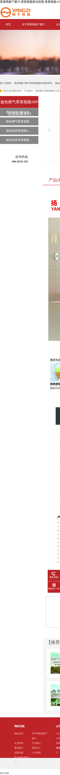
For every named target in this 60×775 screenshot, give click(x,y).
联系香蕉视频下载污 (22, 759)
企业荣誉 (18, 743)
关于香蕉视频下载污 (33, 24)
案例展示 (18, 748)
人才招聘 (36, 753)
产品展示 (28, 91)
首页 (8, 24)
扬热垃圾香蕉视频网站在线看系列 (19, 140)
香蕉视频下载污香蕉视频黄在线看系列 (33, 83)
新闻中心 (36, 748)
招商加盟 (18, 753)
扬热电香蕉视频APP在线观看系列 (19, 130)
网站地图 (4, 773)
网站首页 (16, 91)
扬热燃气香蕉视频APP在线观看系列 (19, 121)
